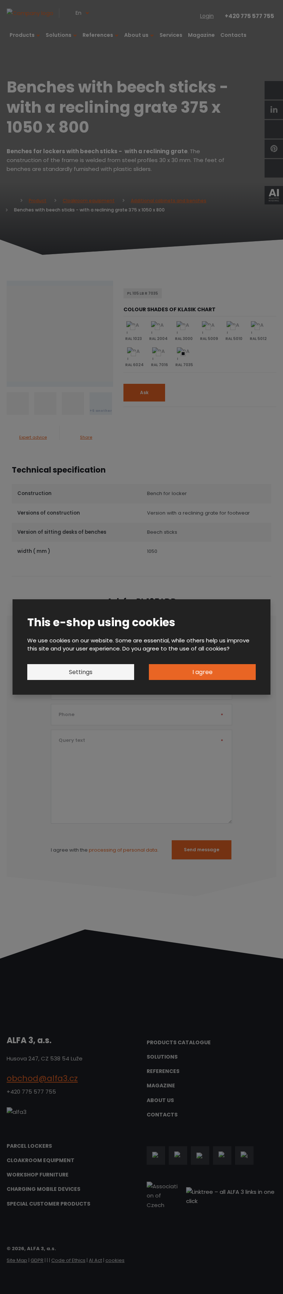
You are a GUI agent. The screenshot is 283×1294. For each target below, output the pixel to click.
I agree (202, 672)
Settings (80, 672)
